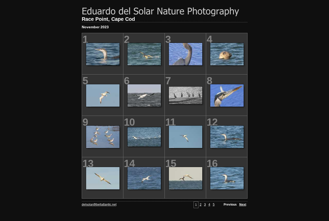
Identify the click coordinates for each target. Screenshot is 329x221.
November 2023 (95, 27)
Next (242, 204)
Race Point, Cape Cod (108, 19)
